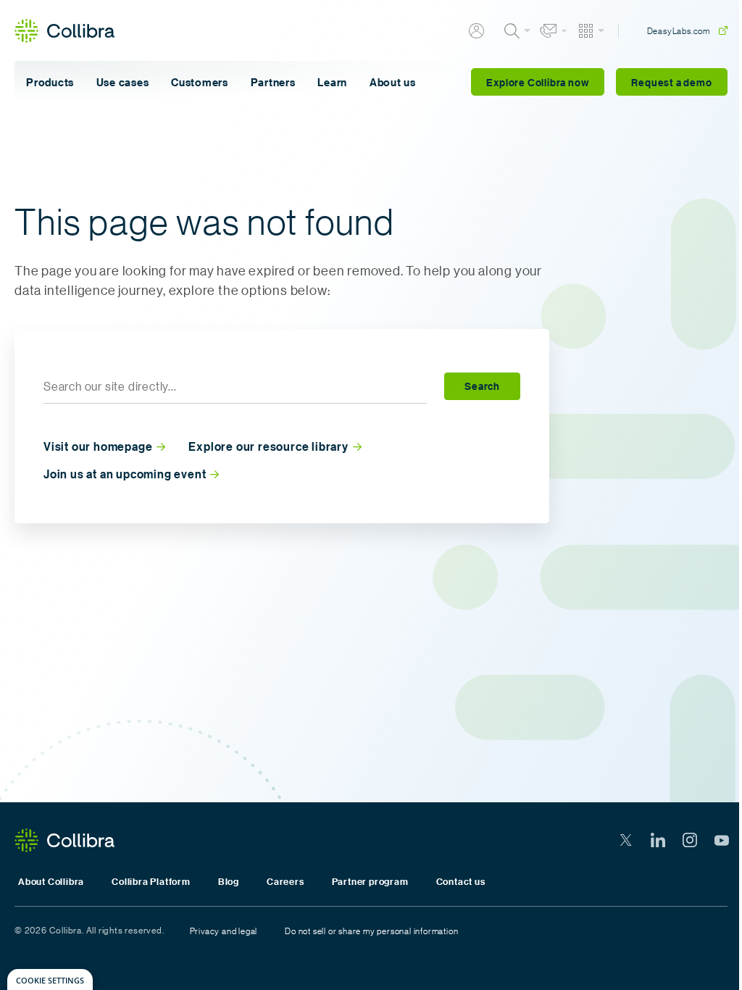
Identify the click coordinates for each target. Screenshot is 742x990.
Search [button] (482, 386)
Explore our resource (268, 447)
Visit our (97, 447)
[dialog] (50, 979)
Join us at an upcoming (124, 474)
